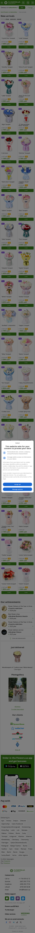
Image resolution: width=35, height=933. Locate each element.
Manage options (17, 489)
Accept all (17, 484)
